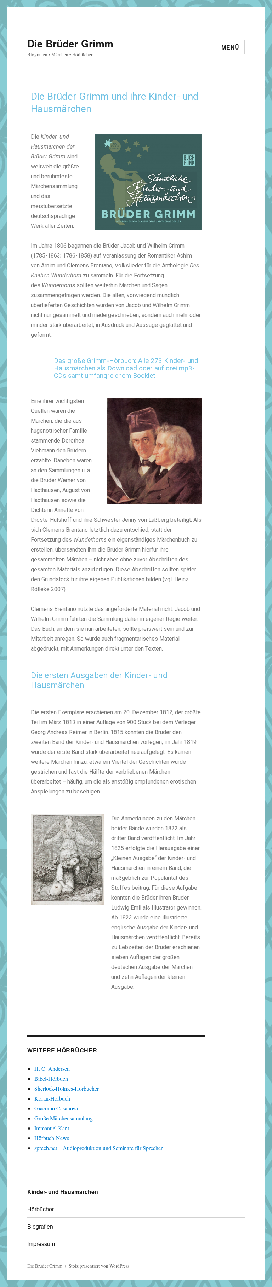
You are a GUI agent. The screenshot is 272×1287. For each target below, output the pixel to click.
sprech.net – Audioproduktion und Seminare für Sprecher (98, 1148)
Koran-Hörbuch (52, 1098)
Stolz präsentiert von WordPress (99, 1266)
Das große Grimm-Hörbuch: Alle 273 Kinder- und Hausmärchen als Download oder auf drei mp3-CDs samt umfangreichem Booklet (126, 368)
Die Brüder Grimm (70, 43)
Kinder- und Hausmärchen (62, 1192)
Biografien (40, 1226)
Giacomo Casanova (56, 1108)
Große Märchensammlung (63, 1118)
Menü (230, 47)
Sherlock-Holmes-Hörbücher (66, 1088)
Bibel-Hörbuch (51, 1078)
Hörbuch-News (51, 1138)
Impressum (41, 1244)
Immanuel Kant (51, 1128)
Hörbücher (40, 1209)
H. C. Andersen (52, 1068)
